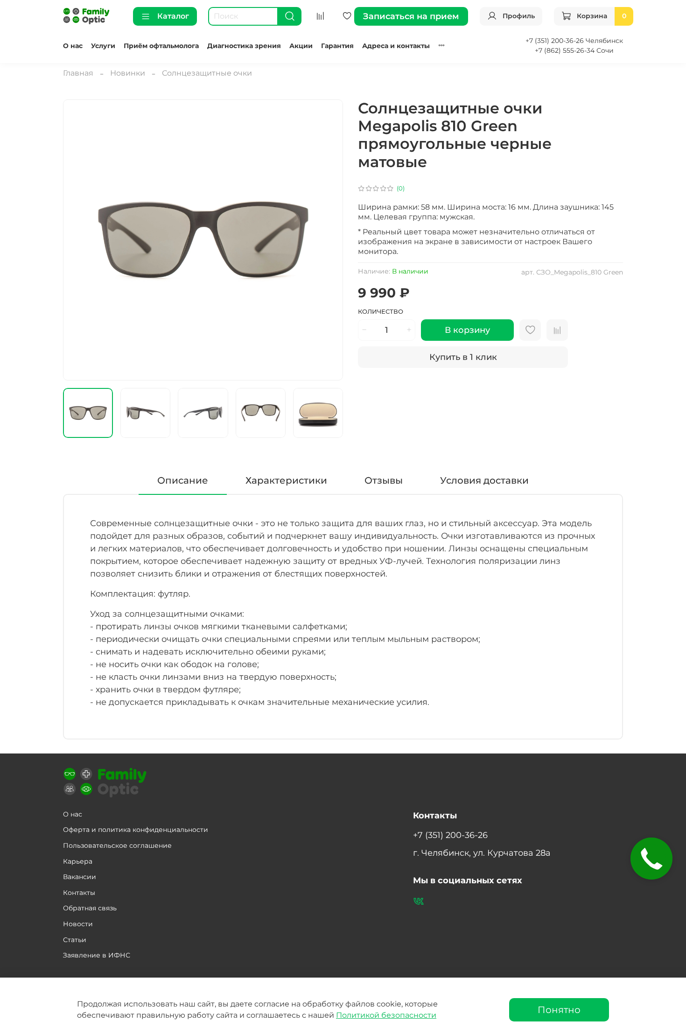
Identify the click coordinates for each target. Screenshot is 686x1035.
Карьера (77, 861)
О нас (73, 46)
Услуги (103, 46)
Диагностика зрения (244, 46)
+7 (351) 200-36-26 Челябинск (574, 40)
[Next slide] (328, 240)
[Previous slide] (78, 240)
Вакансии (79, 877)
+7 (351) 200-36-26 (450, 835)
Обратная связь (90, 908)
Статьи (74, 940)
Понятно (559, 1009)
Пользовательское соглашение (117, 845)
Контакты (79, 892)
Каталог (173, 16)
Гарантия (337, 46)
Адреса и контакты (396, 46)
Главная (78, 73)
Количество (380, 311)
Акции (301, 46)
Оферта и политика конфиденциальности (135, 829)
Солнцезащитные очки (207, 73)
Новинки (127, 73)
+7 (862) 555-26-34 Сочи (574, 50)
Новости (78, 924)
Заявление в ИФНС (96, 955)
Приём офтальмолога (161, 46)
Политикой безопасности (386, 1015)
